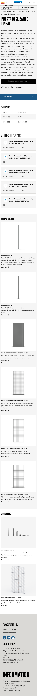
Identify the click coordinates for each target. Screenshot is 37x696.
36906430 (6, 117)
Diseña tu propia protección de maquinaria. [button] (8, 7)
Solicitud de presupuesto (19, 81)
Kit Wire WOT (22, 122)
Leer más (4, 267)
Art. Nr (5, 112)
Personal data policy (10, 688)
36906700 (6, 122)
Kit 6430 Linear (23, 117)
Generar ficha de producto (12, 87)
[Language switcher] (4, 2)
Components (22, 112)
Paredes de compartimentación (24, 11)
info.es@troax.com (9, 632)
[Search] (29, 2)
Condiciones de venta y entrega (14, 686)
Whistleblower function (11, 690)
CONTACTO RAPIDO (29, 7)
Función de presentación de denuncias (16, 681)
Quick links (8, 97)
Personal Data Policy (10, 683)
